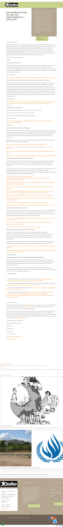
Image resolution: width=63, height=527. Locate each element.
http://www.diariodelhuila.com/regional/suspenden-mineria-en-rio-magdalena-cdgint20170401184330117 (29, 195)
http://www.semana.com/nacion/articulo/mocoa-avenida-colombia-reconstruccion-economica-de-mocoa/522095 (31, 155)
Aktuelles (38, 37)
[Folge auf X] (55, 521)
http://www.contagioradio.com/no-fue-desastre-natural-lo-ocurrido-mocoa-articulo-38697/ (26, 144)
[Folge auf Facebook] (49, 518)
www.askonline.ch (12, 339)
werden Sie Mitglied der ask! (27, 306)
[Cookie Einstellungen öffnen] (2, 525)
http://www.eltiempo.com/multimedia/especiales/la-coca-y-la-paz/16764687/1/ (23, 226)
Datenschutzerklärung (55, 492)
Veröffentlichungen (41, 39)
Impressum (52, 489)
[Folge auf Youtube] (55, 518)
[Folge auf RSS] (52, 518)
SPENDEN (58, 504)
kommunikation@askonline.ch (20, 317)
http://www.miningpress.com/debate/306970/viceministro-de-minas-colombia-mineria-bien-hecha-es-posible (30, 205)
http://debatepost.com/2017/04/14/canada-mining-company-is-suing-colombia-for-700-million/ (27, 202)
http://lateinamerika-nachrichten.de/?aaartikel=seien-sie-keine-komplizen (22, 285)
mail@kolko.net (4, 508)
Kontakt (52, 496)
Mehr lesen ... (34, 506)
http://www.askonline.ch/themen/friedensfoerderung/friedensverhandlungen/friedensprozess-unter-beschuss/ (31, 77)
